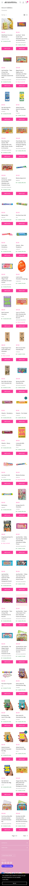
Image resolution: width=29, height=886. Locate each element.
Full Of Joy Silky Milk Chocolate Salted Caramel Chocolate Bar (6, 818)
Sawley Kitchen (5, 39)
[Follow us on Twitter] (5, 863)
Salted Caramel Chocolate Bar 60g (21, 748)
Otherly (3, 111)
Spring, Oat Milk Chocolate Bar (20, 382)
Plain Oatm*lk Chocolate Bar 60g (21, 716)
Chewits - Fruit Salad (21, 413)
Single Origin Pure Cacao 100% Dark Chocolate (6, 349)
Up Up (2, 316)
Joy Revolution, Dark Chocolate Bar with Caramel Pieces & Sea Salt (21, 649)
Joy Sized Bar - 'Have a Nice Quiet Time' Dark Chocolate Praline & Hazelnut (21, 614)
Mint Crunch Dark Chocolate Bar (20, 348)
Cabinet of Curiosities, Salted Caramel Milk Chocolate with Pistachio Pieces (6, 181)
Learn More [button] (5, 879)
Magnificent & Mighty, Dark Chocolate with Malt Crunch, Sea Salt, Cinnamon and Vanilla (22, 74)
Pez (17, 217)
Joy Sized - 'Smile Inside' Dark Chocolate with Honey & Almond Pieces (21, 37)
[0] (26, 2)
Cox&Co (3, 353)
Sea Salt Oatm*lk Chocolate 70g (5, 108)
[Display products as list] (27, 15)
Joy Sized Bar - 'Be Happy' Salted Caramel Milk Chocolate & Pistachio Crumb (6, 650)
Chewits (18, 249)
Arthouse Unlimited (21, 42)
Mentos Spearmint (21, 178)
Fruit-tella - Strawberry (4, 246)
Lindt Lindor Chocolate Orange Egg (22, 278)
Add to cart (7, 48)
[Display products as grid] (24, 15)
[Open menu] (2, 2)
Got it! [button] (14, 883)
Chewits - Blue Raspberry (19, 246)
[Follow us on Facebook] (2, 863)
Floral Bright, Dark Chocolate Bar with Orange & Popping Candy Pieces (21, 143)
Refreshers (4, 505)
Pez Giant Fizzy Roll (6, 683)
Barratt (3, 507)
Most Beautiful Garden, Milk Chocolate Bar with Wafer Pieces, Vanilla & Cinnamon (6, 144)
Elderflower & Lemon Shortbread (6, 35)
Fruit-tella (4, 249)
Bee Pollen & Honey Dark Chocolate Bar (6, 382)
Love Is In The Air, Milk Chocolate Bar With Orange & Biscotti (21, 315)
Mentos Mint (4, 215)
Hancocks (18, 281)
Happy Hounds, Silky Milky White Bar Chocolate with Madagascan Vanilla (21, 783)
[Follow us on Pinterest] (11, 863)
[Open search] (20, 2)
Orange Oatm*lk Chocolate (20, 506)
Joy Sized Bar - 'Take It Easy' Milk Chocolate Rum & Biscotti (6, 614)
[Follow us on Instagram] (8, 863)
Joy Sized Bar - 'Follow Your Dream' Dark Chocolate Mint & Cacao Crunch (21, 576)
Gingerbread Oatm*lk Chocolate (7, 537)
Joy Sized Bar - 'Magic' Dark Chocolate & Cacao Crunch (6, 279)
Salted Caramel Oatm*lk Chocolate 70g (21, 109)
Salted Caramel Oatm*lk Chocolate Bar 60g (6, 749)
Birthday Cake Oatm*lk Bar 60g (5, 716)
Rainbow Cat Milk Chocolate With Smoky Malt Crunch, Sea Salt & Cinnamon (21, 818)
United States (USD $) (7, 855)
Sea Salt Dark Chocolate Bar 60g (6, 781)
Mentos (18, 180)
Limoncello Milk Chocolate (20, 444)
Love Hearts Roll (5, 475)
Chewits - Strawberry (6, 413)
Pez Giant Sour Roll (21, 215)
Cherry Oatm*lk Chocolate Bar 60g (21, 684)
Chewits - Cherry (5, 443)
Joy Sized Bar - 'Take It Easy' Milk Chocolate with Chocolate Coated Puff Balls (7, 74)
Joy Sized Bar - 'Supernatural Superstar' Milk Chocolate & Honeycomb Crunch (6, 577)
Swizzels (3, 477)
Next (24, 835)
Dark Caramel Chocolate (5, 313)
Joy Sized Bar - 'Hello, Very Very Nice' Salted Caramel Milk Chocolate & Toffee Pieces (21, 540)
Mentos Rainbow (20, 475)
